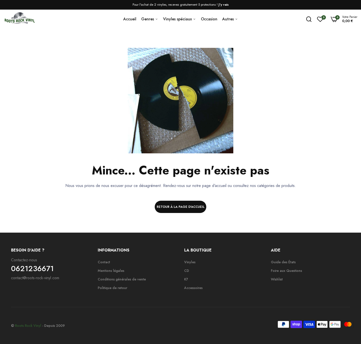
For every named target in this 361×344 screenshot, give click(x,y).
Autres (228, 19)
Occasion (209, 19)
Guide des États (283, 262)
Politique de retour (112, 287)
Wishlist (277, 279)
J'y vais (224, 4)
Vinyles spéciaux (178, 19)
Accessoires (193, 287)
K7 (186, 279)
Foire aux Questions (286, 270)
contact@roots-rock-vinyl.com (35, 278)
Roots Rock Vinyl (28, 325)
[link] (347, 308)
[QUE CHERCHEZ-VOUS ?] (309, 19)
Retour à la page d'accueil (181, 206)
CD (186, 270)
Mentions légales (111, 270)
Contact (104, 262)
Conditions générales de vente (122, 279)
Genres (148, 19)
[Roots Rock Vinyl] (20, 19)
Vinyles (189, 262)
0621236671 (32, 268)
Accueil (129, 19)
